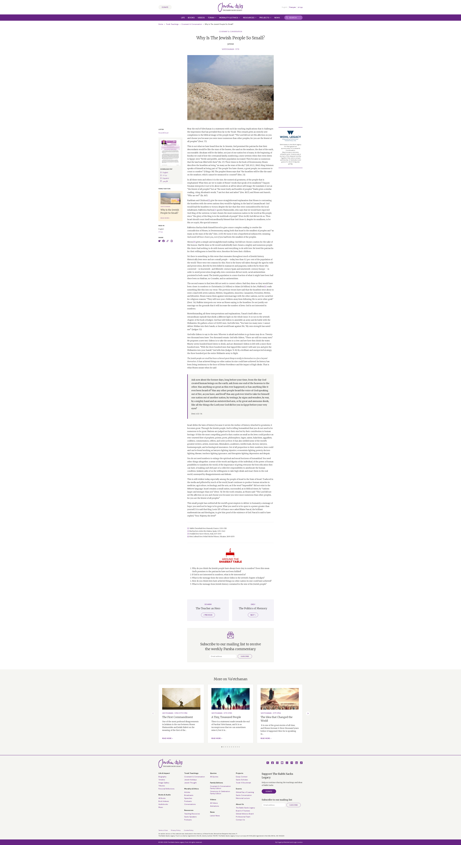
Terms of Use (163, 830)
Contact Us (240, 820)
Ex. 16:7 (204, 195)
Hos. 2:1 (241, 175)
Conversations (190, 804)
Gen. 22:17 (218, 234)
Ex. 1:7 (221, 162)
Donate (165, 7)
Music (160, 807)
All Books (162, 798)
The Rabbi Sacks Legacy (245, 808)
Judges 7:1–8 (231, 350)
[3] (194, 242)
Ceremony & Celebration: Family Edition (220, 792)
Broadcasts (188, 795)
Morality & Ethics (229, 17)
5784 (279, 713)
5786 (185, 713)
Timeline (161, 780)
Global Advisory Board (245, 814)
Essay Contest (241, 777)
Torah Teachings (172, 24)
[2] (215, 210)
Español (166, 178)
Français (292, 7)
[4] (265, 286)
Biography (162, 777)
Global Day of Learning (245, 792)
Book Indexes (163, 801)
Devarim (208, 604)
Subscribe (245, 656)
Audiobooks (163, 804)
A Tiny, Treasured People (226, 717)
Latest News (215, 816)
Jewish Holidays (190, 780)
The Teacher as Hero (208, 608)
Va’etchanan (228, 49)
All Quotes (214, 777)
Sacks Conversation (244, 795)
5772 (225, 713)
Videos (201, 17)
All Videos (214, 803)
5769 (177, 713)
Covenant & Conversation (191, 24)
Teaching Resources (192, 814)
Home (160, 24)
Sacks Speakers (190, 817)
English (165, 172)
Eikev (253, 604)
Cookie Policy (188, 830)
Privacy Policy (176, 830)
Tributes (161, 786)
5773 (181, 713)
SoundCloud (163, 133)
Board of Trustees (243, 811)
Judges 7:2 (196, 329)
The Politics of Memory (253, 608)
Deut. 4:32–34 (196, 414)
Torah (211, 17)
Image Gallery (163, 783)
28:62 (257, 165)
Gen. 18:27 (244, 192)
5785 (230, 713)
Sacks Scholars (242, 780)
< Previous (207, 615)
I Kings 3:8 (208, 171)
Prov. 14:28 (243, 216)
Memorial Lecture (243, 798)
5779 (237, 49)
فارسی (165, 181)
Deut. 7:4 (191, 302)
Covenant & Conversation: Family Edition (220, 787)
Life (183, 17)
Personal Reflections (166, 789)
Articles (187, 792)
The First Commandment (177, 717)
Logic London (298, 842)
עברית (300, 7)
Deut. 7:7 (202, 141)
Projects (264, 17)
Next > (253, 615)
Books (191, 17)
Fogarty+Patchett (284, 842)
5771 (274, 713)
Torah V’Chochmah (243, 783)
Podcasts (188, 801)
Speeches (188, 798)
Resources (249, 17)
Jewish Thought (190, 783)
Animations (214, 806)
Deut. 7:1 (218, 492)
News (277, 17)
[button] (221, 746)
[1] (209, 200)
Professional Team (243, 817)
